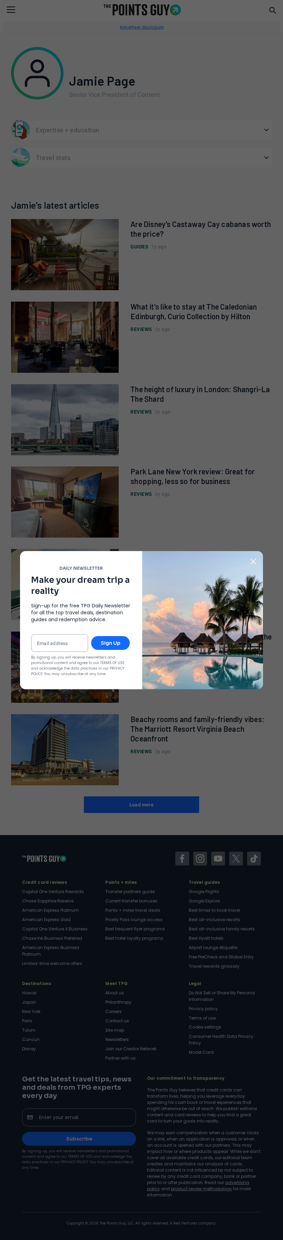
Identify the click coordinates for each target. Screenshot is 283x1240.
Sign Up (110, 643)
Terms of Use (112, 662)
